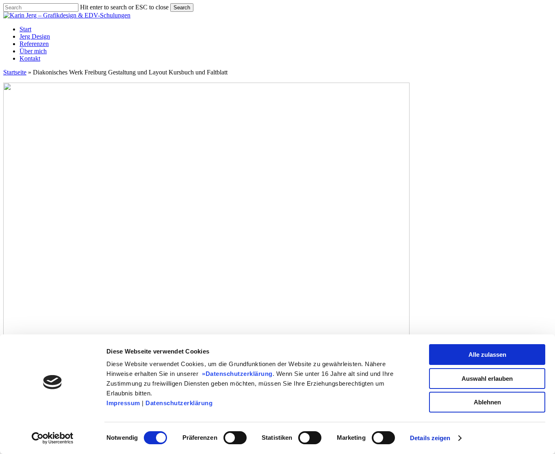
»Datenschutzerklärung (236, 373)
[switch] (235, 437)
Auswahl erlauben (487, 378)
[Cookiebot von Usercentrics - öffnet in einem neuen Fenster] (52, 438)
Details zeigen (430, 437)
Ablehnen (487, 402)
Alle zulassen (487, 354)
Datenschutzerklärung (178, 402)
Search (181, 7)
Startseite (14, 72)
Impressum (123, 402)
